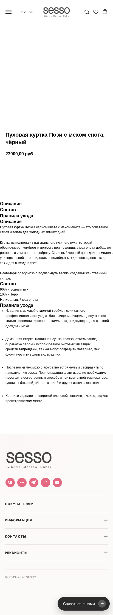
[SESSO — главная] (28, 459)
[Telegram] (33, 482)
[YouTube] (57, 482)
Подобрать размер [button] (51, 185)
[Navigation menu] (8, 12)
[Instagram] (45, 482)
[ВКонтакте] (10, 482)
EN (31, 11)
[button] (86, 11)
